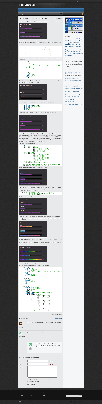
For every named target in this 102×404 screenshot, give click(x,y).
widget (70, 55)
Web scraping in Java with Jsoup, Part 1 (72, 94)
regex (75, 49)
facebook (71, 42)
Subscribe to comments (34, 381)
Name (20, 361)
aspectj (75, 38)
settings (77, 51)
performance (80, 48)
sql (71, 53)
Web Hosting (65, 10)
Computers (22, 10)
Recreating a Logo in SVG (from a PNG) (72, 89)
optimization (74, 48)
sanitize (68, 51)
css (21, 314)
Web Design (57, 10)
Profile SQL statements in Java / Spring (72, 85)
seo (74, 51)
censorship (73, 40)
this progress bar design (29, 21)
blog (78, 39)
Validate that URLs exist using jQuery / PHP (73, 102)
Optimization (39, 10)
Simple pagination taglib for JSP (71, 99)
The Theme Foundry (80, 401)
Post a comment (58, 318)
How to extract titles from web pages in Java (73, 80)
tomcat (75, 53)
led (80, 46)
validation (79, 53)
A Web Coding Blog (27, 5)
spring (67, 53)
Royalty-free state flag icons (70, 101)
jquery (67, 46)
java (79, 44)
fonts (74, 42)
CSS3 (66, 42)
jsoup (72, 46)
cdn (70, 40)
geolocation (77, 42)
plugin (67, 50)
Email (20, 364)
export (69, 42)
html (76, 44)
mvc (66, 48)
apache (71, 38)
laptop (78, 46)
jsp (74, 46)
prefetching (71, 49)
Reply (61, 328)
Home (77, 1)
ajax (66, 38)
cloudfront (76, 40)
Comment (21, 367)
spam (79, 51)
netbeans (69, 48)
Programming (47, 10)
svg (73, 53)
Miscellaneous (31, 10)
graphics (68, 44)
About (82, 1)
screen (71, 51)
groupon (73, 44)
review (77, 49)
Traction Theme (72, 401)
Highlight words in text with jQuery (71, 78)
